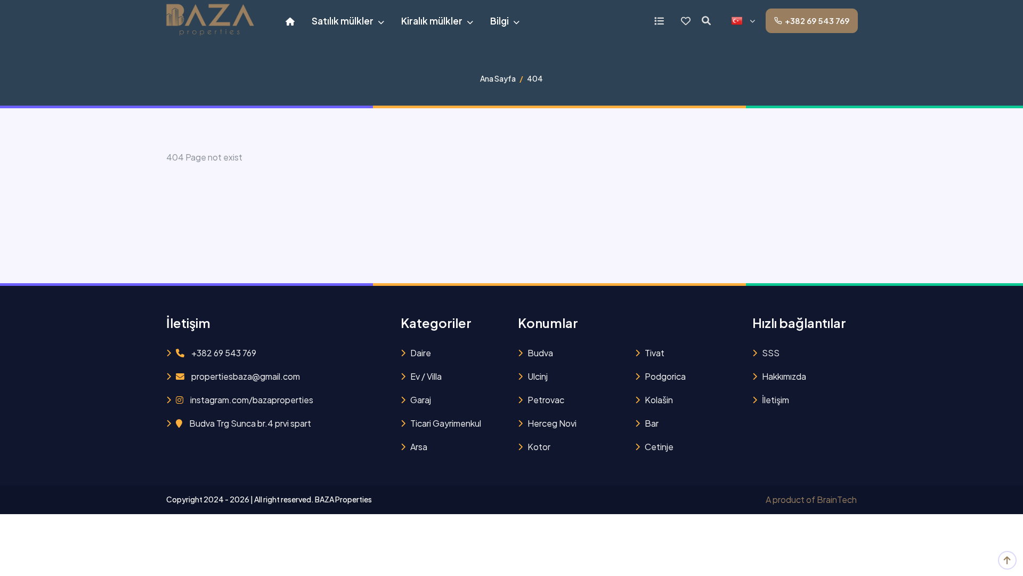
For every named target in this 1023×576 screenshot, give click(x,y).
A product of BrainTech (811, 499)
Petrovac (545, 399)
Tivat (654, 352)
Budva (540, 352)
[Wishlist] (685, 20)
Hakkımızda (784, 376)
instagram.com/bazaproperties (251, 399)
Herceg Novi (552, 423)
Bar (652, 423)
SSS (771, 352)
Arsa (418, 446)
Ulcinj (537, 376)
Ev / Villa (426, 376)
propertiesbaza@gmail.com (245, 376)
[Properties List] (659, 20)
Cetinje (659, 446)
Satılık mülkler (343, 21)
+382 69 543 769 (817, 20)
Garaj (420, 399)
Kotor (538, 446)
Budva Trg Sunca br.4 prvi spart (249, 423)
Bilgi (500, 21)
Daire (420, 352)
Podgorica (665, 376)
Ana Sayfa (498, 78)
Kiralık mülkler (432, 21)
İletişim (775, 399)
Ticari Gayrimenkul (445, 423)
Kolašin (659, 399)
